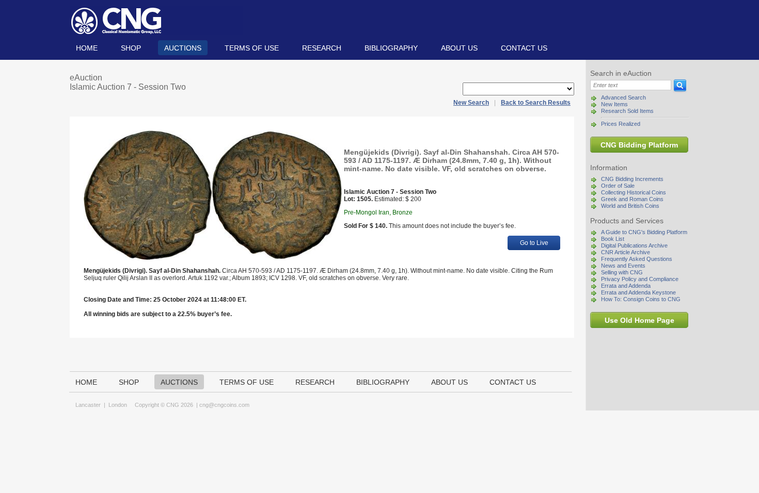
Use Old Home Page (639, 320)
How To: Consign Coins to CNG (641, 299)
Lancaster (88, 405)
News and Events (623, 265)
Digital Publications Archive (634, 245)
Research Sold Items (627, 111)
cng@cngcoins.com (224, 405)
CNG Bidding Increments (632, 179)
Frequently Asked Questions (636, 259)
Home (87, 48)
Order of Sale (618, 186)
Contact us (524, 48)
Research (321, 48)
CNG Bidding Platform (639, 145)
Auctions (182, 48)
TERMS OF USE (252, 48)
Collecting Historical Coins (633, 192)
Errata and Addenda (626, 286)
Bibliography (391, 48)
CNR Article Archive (625, 252)
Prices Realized (620, 124)
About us (459, 48)
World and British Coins (630, 206)
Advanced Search (623, 97)
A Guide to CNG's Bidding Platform (644, 232)
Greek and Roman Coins (632, 199)
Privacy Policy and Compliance (639, 279)
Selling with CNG (622, 272)
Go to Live (534, 243)
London (117, 405)
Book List (612, 239)
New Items (614, 104)
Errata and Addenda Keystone (638, 292)
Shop (131, 48)
